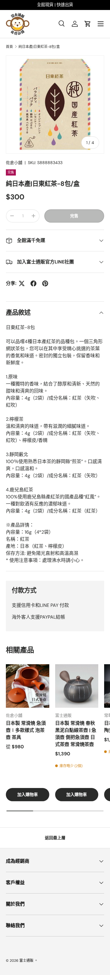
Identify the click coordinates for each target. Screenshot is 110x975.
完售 (74, 215)
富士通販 (26, 960)
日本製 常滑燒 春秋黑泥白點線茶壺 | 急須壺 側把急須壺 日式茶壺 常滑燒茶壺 (75, 733)
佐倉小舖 (14, 162)
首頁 (9, 47)
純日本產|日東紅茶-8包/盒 (39, 47)
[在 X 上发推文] (22, 283)
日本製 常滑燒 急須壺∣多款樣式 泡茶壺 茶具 (26, 730)
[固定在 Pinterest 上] (45, 283)
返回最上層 (55, 837)
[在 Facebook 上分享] (33, 283)
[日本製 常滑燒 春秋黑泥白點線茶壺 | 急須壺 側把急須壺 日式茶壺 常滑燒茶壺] (77, 686)
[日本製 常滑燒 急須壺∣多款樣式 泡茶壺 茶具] (27, 686)
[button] (87, 23)
